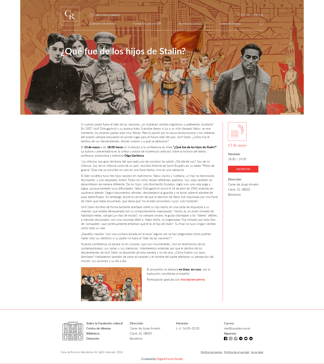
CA (261, 15)
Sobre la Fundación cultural (104, 323)
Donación (92, 338)
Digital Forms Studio (169, 359)
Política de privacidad (236, 352)
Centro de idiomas (98, 328)
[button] (106, 15)
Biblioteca (93, 333)
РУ (256, 15)
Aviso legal (257, 352)
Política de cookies (211, 352)
